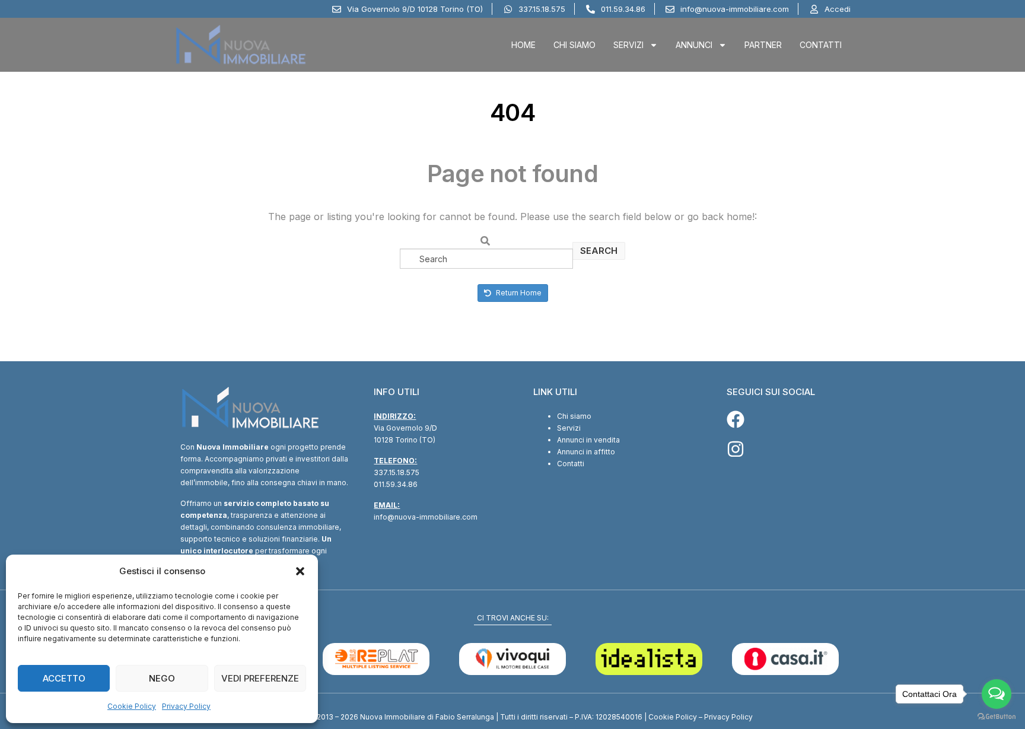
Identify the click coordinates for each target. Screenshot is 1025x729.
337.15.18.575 (396, 472)
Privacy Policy (186, 706)
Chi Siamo (574, 45)
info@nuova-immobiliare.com (426, 516)
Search (598, 250)
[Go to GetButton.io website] (997, 717)
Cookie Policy (131, 706)
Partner (763, 45)
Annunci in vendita (588, 439)
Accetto (64, 678)
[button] (300, 571)
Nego (162, 678)
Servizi (628, 45)
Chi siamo (574, 416)
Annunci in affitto (586, 451)
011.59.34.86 (396, 484)
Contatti (821, 45)
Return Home (518, 292)
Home (523, 45)
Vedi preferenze (260, 678)
